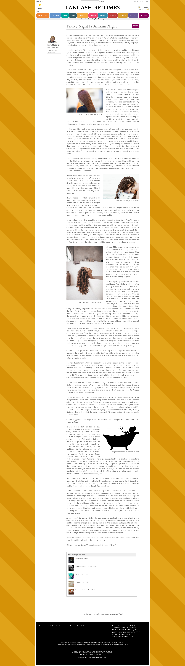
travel (103, 15)
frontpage (42, 15)
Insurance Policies (81, 559)
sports (113, 15)
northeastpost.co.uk (109, 645)
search (101, 1)
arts (65, 15)
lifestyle (82, 15)
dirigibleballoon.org (83, 645)
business (55, 15)
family (93, 15)
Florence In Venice (81, 574)
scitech (123, 15)
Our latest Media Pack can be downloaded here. (92, 657)
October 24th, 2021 (82, 582)
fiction (143, 15)
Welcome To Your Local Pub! (85, 590)
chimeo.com (60, 645)
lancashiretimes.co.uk (95, 645)
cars (73, 15)
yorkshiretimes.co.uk (121, 645)
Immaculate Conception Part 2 (86, 566)
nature (133, 15)
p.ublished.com (116, 642)
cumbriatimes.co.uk (70, 645)
